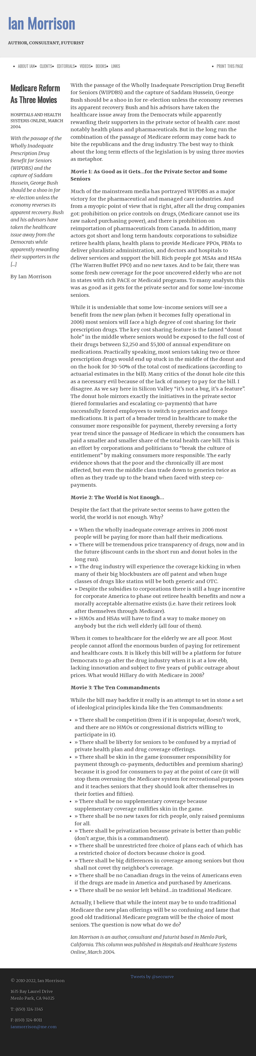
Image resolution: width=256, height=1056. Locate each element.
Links (115, 66)
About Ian (26, 66)
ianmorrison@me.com (33, 1026)
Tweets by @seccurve (152, 976)
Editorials (66, 66)
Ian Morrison (41, 23)
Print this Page (230, 66)
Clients (46, 66)
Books (101, 66)
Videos (85, 66)
